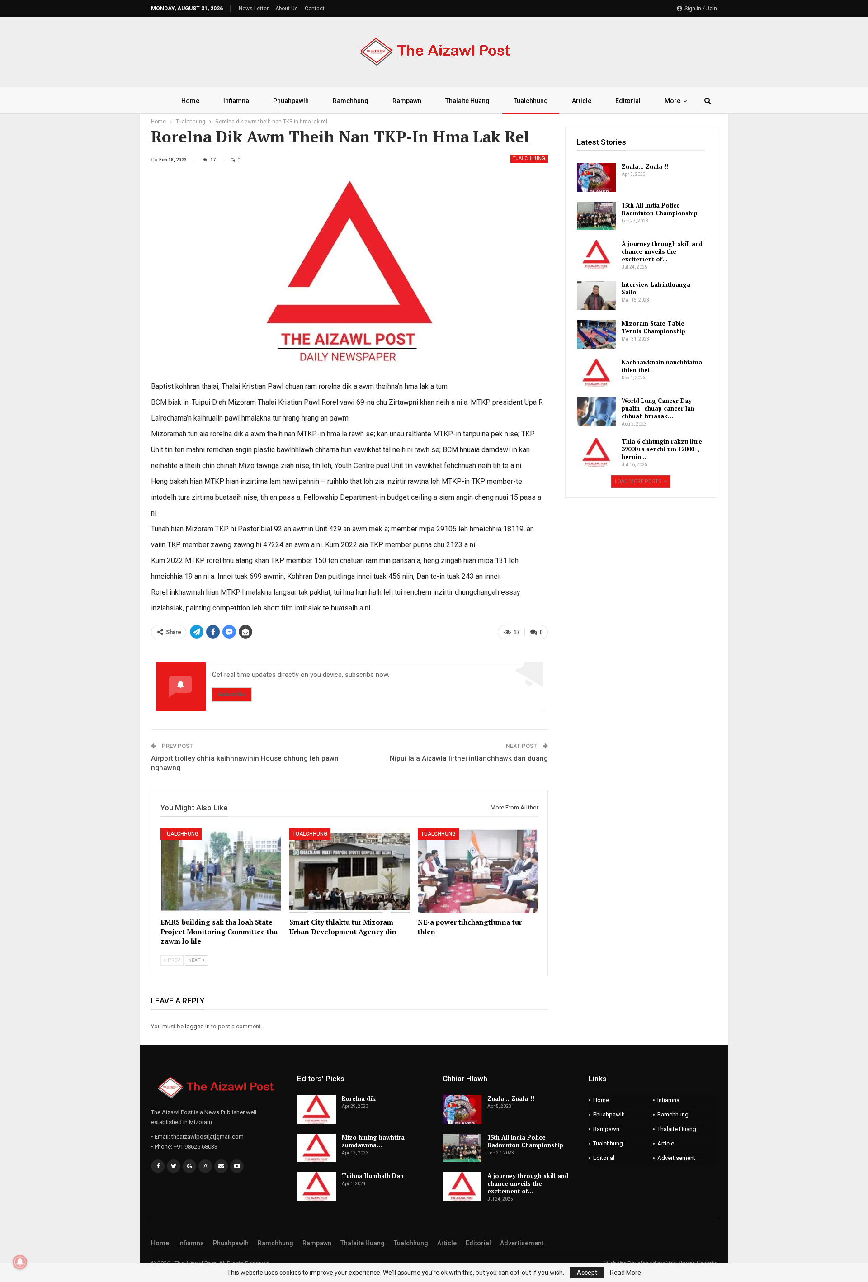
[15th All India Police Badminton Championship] (596, 216)
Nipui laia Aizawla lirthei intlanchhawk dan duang (469, 758)
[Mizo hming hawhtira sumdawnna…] (316, 1148)
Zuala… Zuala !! (645, 166)
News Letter (254, 8)
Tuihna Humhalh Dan (373, 1176)
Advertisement (676, 1157)
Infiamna (236, 100)
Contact (315, 8)
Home (190, 100)
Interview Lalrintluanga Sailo (656, 288)
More (672, 100)
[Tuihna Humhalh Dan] (316, 1186)
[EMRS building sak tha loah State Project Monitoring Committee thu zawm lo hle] (220, 870)
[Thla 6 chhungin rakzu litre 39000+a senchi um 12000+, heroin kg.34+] (596, 452)
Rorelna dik (359, 1098)
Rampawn (406, 100)
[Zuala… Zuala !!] (596, 177)
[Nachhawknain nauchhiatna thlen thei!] (596, 373)
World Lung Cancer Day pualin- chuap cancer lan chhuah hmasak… (658, 408)
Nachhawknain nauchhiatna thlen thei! (662, 366)
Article (581, 100)
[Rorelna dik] (316, 1109)
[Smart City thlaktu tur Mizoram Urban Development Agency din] (349, 870)
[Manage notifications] (20, 1262)
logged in (197, 1026)
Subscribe (231, 694)
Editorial (628, 100)
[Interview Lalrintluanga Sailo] (596, 295)
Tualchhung (531, 100)
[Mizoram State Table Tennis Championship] (596, 334)
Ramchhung (350, 100)
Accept (587, 1272)
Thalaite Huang (467, 100)
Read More (625, 1272)
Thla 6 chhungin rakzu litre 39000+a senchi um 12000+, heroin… (662, 449)
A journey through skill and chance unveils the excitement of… (662, 251)
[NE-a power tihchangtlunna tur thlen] (478, 870)
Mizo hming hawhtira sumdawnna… (373, 1141)
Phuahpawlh (291, 100)
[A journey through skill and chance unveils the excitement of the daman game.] (596, 254)
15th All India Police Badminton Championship (660, 209)
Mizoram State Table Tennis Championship (653, 327)
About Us (286, 8)
